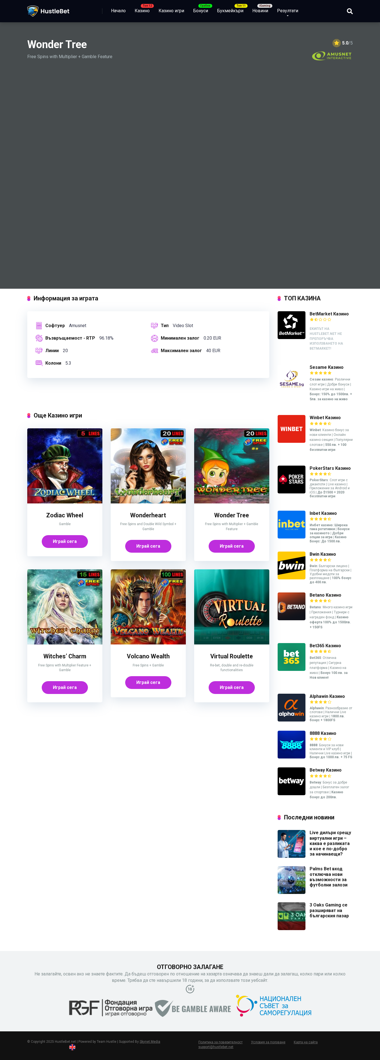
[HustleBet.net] (48, 9)
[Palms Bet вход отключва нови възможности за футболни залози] (291, 892)
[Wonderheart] (148, 502)
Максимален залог (181, 350)
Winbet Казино (325, 417)
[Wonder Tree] (231, 502)
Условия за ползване (268, 1042)
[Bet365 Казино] (291, 669)
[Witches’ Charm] (64, 643)
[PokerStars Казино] (291, 492)
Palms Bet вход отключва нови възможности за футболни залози (329, 877)
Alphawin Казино (327, 696)
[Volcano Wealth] (148, 643)
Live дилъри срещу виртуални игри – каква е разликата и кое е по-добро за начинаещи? (330, 843)
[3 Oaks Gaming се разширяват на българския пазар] (291, 928)
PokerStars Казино (330, 468)
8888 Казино (323, 733)
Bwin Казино (323, 554)
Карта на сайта (306, 1042)
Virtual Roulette (231, 656)
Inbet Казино (323, 513)
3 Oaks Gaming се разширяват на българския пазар (329, 910)
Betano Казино (325, 595)
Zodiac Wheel (64, 515)
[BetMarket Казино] (291, 337)
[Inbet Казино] (291, 537)
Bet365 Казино (325, 645)
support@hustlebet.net (215, 1047)
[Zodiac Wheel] (64, 502)
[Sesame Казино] (291, 391)
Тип (165, 325)
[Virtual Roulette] (231, 643)
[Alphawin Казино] (291, 720)
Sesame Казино (327, 367)
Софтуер (55, 325)
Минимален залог (180, 338)
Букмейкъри (230, 10)
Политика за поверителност (220, 1042)
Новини (260, 10)
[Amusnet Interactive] (331, 55)
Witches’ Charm (64, 656)
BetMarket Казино (329, 314)
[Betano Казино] (291, 618)
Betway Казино (326, 770)
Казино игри (171, 10)
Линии (52, 350)
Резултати (287, 10)
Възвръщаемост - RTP (70, 338)
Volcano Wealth (148, 656)
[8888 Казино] (291, 757)
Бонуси (200, 10)
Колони (53, 363)
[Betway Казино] (291, 793)
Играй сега (65, 541)
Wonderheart (148, 515)
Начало (118, 10)
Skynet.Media (150, 1042)
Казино (142, 10)
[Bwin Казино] (291, 577)
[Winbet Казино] (291, 441)
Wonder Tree (231, 515)
